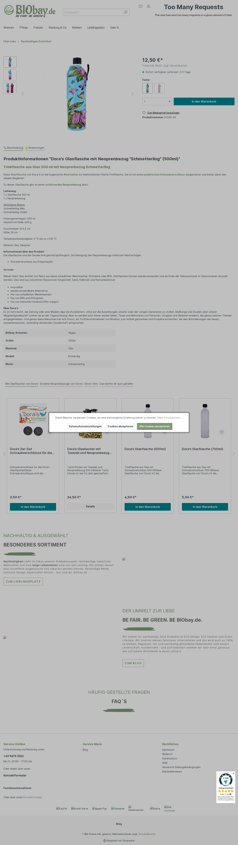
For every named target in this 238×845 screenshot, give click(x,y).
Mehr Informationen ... (170, 417)
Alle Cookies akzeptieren (154, 426)
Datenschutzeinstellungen (85, 426)
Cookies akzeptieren (120, 426)
